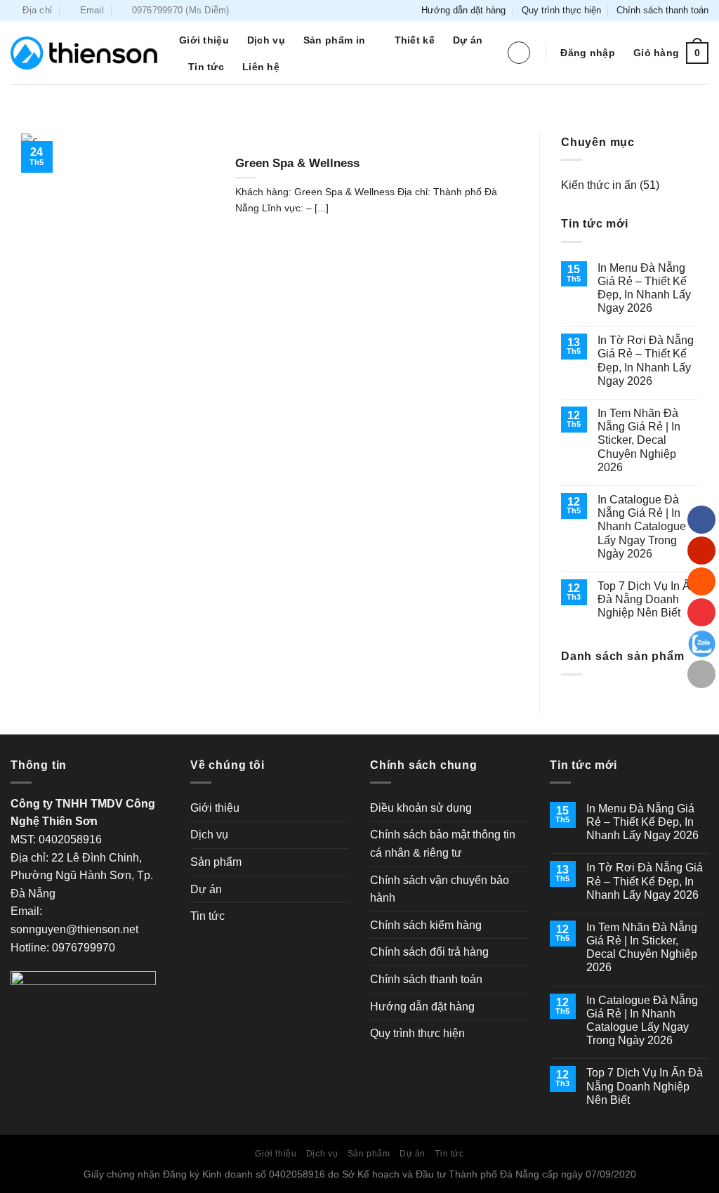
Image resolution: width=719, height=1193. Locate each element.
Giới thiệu (204, 40)
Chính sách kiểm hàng (426, 925)
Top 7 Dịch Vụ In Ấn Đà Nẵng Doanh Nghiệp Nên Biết (647, 599)
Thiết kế (415, 40)
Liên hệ (260, 66)
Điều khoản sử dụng (421, 808)
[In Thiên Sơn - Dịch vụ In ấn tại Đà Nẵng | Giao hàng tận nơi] (84, 53)
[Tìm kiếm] (519, 52)
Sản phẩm (216, 862)
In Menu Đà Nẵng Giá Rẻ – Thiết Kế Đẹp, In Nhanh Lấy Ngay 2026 (644, 288)
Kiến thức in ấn (599, 185)
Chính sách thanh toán (662, 10)
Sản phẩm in (334, 40)
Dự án (467, 40)
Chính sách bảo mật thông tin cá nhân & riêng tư (442, 844)
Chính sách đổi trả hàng (429, 952)
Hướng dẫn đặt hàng (463, 10)
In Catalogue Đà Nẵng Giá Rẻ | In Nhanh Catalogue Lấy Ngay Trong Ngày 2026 (642, 527)
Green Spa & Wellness (297, 163)
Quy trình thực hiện (561, 10)
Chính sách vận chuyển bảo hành (439, 889)
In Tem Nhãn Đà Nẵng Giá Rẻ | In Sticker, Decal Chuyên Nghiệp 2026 (639, 440)
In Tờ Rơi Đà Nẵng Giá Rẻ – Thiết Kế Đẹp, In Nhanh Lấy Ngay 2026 (646, 360)
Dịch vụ (266, 40)
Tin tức (206, 66)
